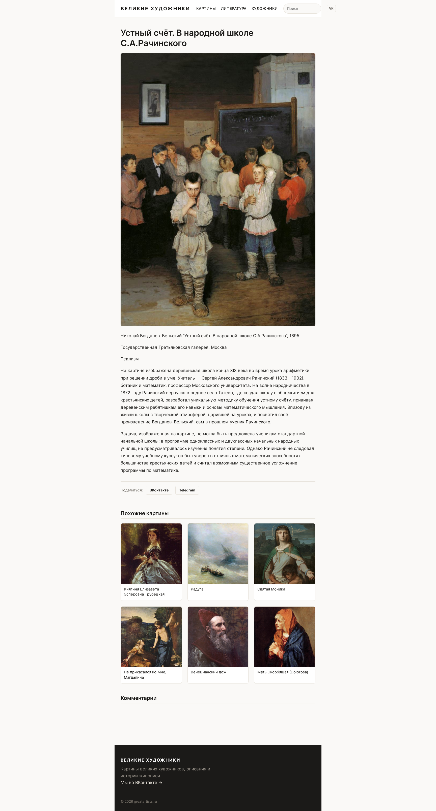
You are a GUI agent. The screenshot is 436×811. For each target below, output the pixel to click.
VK (331, 8)
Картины (206, 8)
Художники (265, 8)
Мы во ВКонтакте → (141, 782)
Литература (234, 8)
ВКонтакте (159, 490)
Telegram (187, 490)
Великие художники (155, 9)
